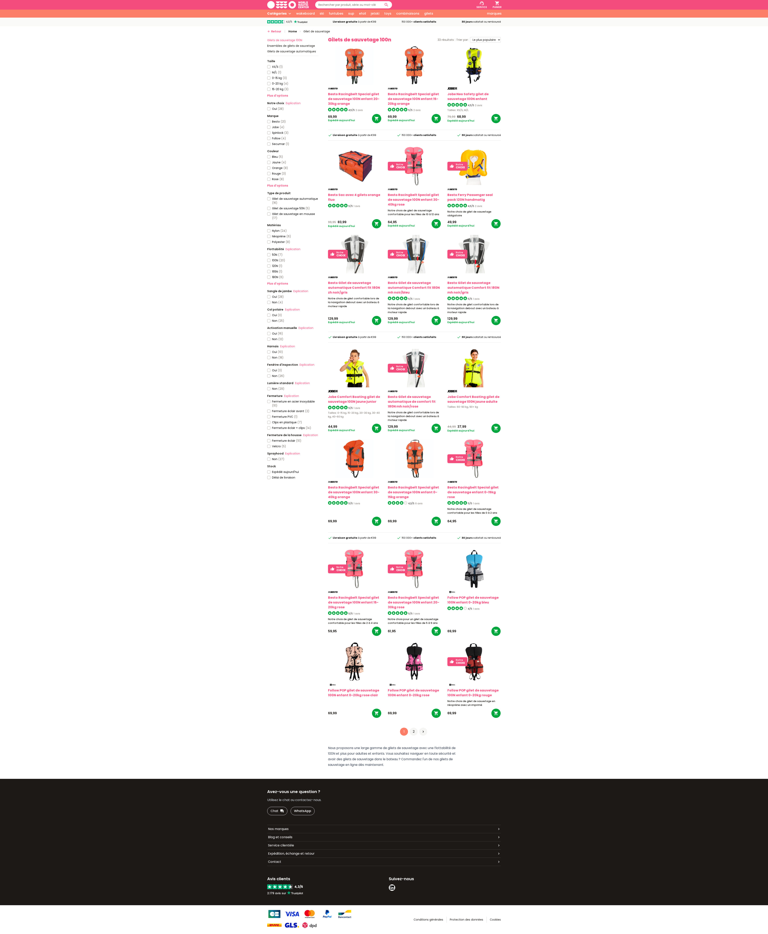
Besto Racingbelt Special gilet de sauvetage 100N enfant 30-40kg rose (413, 200)
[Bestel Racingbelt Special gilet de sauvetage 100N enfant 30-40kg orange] (376, 521)
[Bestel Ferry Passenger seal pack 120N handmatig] (496, 224)
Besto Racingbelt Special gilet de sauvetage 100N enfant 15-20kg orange (413, 99)
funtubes (336, 13)
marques (494, 13)
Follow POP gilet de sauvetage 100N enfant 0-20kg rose (413, 692)
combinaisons (407, 13)
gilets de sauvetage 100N (284, 40)
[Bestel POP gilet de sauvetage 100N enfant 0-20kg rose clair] (376, 713)
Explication (293, 103)
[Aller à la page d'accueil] (288, 5)
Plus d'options (277, 96)
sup (351, 13)
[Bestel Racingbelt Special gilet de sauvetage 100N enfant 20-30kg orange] (376, 118)
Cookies (495, 920)
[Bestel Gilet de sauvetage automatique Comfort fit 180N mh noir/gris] (496, 320)
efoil (362, 13)
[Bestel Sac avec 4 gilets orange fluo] (376, 224)
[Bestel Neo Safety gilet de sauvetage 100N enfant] (496, 118)
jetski (375, 13)
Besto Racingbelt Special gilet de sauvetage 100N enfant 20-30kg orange (353, 99)
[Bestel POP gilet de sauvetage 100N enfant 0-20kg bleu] (496, 631)
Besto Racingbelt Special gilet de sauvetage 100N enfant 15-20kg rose (353, 602)
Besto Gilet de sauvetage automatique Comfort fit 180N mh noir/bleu (414, 288)
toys (387, 13)
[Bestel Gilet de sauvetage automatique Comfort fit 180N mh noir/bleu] (436, 320)
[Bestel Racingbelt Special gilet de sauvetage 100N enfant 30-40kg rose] (436, 224)
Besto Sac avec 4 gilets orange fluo (354, 197)
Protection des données (466, 920)
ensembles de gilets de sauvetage (291, 46)
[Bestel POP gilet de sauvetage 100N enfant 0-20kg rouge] (496, 713)
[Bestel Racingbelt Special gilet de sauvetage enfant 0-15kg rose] (496, 521)
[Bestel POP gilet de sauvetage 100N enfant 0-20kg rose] (436, 713)
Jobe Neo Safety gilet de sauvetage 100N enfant (468, 96)
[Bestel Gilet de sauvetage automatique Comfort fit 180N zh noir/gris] (376, 320)
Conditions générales (428, 920)
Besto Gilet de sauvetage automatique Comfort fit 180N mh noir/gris (473, 288)
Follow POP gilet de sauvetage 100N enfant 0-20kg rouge (473, 692)
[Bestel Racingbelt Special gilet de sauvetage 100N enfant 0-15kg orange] (436, 521)
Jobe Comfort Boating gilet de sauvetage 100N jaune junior (354, 399)
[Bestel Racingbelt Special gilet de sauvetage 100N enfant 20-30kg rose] (436, 631)
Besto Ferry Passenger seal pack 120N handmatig (470, 197)
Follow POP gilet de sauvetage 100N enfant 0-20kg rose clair (353, 692)
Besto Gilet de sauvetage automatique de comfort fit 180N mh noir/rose (412, 402)
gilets (428, 13)
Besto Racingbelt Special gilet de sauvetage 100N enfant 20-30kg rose (413, 602)
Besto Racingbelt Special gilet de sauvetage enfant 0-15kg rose (473, 492)
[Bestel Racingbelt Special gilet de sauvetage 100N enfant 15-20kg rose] (376, 631)
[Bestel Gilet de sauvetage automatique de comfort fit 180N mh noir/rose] (436, 428)
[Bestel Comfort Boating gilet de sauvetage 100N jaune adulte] (496, 428)
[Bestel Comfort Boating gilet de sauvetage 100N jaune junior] (376, 428)
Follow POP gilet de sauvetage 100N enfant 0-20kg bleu (473, 600)
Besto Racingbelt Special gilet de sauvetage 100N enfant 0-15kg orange (413, 492)
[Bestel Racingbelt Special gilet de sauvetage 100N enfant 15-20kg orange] (436, 118)
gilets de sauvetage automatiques (291, 51)
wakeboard (305, 13)
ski (322, 13)
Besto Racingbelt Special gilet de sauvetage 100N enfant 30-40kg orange (353, 492)
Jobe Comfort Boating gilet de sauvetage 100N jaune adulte (473, 399)
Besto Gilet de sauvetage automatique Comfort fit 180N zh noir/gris (354, 288)
